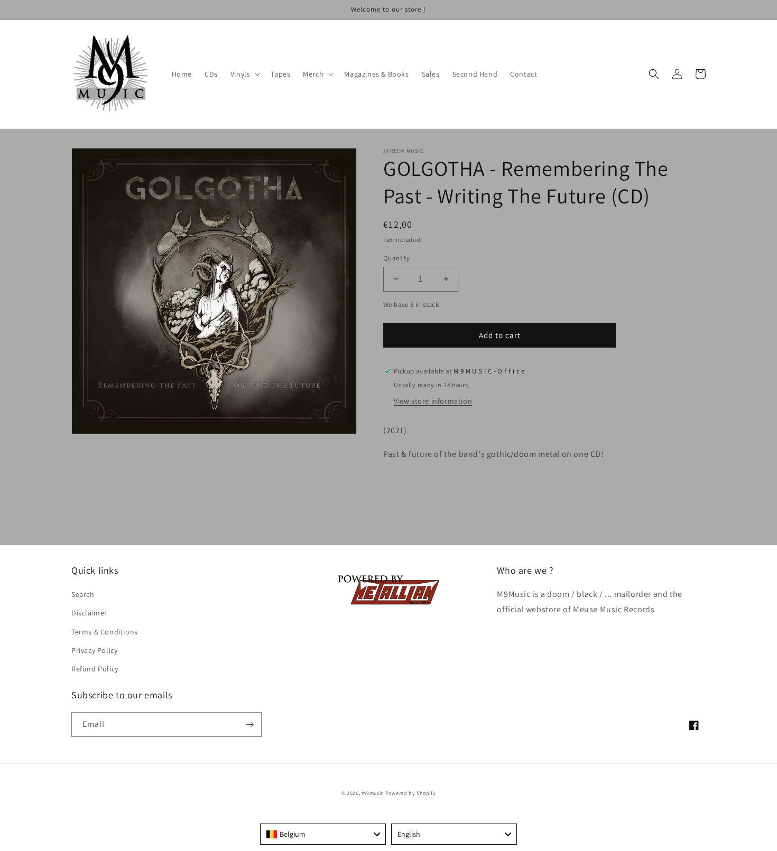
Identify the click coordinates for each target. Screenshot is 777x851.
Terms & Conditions (104, 632)
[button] (244, 74)
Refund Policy (94, 669)
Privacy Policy (94, 650)
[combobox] (323, 834)
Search (83, 594)
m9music (373, 793)
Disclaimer (89, 613)
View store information (433, 401)
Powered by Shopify (410, 793)
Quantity (396, 258)
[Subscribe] (249, 724)
